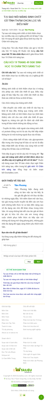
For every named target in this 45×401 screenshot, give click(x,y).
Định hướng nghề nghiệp (32, 329)
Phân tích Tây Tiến (8, 323)
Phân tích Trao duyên (30, 358)
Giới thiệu (14, 391)
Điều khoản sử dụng (26, 391)
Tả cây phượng (7, 329)
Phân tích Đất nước (30, 323)
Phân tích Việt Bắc (29, 311)
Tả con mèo (27, 317)
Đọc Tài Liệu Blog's (9, 352)
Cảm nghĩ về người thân (31, 354)
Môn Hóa (5, 320)
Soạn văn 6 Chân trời (9, 346)
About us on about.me (10, 333)
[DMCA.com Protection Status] (18, 386)
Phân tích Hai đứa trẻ (31, 326)
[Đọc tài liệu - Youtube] (24, 395)
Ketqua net (6, 355)
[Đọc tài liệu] (20, 395)
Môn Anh (5, 314)
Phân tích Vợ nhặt (29, 343)
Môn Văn (5, 311)
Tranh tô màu (6, 326)
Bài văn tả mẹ (28, 314)
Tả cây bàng (27, 351)
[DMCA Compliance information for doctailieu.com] (30, 386)
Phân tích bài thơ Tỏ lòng (32, 320)
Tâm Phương (20, 185)
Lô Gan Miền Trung (8, 358)
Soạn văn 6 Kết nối (8, 349)
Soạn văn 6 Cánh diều (9, 343)
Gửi (38, 262)
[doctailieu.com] (22, 370)
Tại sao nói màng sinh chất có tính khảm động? (20, 279)
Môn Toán (5, 317)
